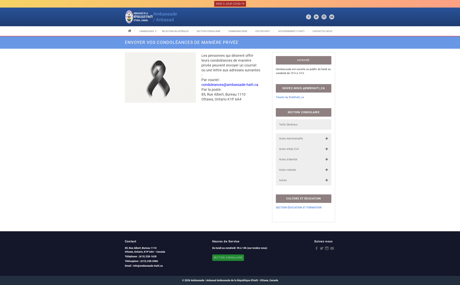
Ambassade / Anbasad (165, 16)
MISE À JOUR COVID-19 (230, 3)
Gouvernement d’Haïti (291, 31)
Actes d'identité (288, 159)
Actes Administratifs (291, 138)
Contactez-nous (322, 31)
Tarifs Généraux (288, 124)
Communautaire (237, 31)
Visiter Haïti (262, 31)
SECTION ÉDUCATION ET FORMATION (299, 207)
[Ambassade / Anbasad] (139, 16)
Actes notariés (287, 169)
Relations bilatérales (175, 31)
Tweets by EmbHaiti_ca (290, 97)
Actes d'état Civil (289, 149)
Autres (283, 180)
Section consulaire (208, 31)
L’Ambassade (146, 31)
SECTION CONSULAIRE (228, 257)
